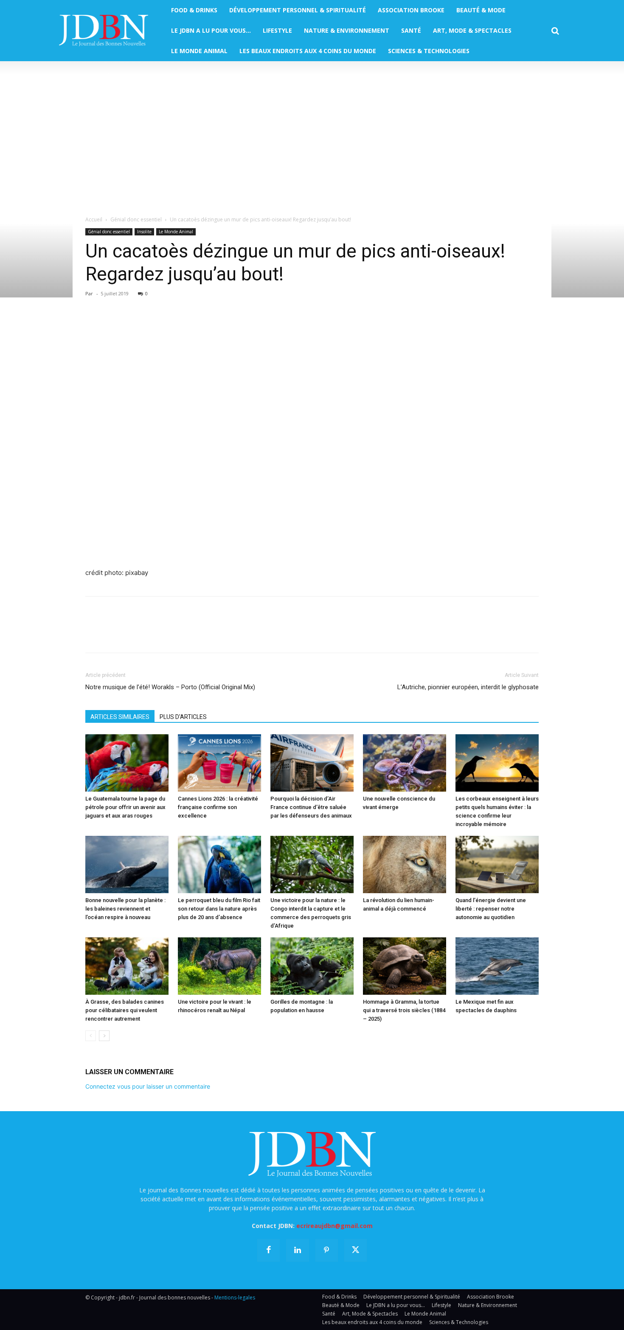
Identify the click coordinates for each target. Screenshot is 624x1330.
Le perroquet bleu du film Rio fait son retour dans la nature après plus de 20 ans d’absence (219, 908)
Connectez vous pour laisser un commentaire (147, 1086)
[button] (555, 31)
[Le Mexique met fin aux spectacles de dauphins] (497, 966)
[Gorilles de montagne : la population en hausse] (312, 966)
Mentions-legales (234, 1297)
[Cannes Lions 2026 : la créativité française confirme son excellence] (219, 763)
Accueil (93, 219)
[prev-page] (90, 1035)
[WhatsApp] (152, 326)
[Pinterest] (132, 326)
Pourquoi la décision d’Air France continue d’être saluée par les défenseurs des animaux (311, 807)
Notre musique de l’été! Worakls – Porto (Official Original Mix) (170, 687)
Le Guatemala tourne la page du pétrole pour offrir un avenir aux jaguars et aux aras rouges (125, 807)
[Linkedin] (171, 326)
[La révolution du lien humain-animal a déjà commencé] (404, 864)
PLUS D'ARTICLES (183, 716)
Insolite (144, 232)
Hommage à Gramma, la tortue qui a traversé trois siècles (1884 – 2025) (404, 1010)
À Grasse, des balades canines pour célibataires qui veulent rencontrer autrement (124, 1010)
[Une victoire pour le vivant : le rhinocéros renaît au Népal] (219, 966)
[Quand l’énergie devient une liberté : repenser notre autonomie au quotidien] (497, 864)
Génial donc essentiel (136, 219)
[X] (113, 326)
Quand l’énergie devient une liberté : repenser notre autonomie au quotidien (490, 908)
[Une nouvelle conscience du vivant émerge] (404, 763)
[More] (192, 326)
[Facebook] (93, 326)
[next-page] (104, 1035)
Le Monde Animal (176, 232)
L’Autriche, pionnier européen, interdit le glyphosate (468, 687)
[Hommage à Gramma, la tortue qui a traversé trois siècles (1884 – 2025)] (404, 966)
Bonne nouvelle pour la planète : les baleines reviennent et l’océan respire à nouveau (125, 908)
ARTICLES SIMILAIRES (119, 716)
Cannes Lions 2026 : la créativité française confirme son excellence (218, 807)
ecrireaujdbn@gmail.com (334, 1226)
